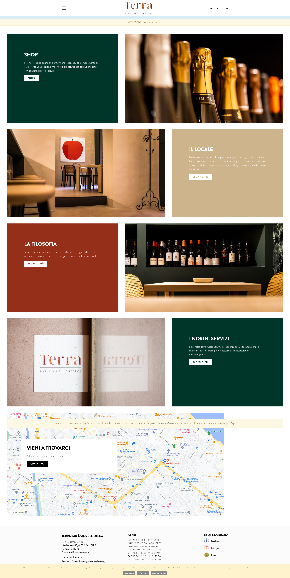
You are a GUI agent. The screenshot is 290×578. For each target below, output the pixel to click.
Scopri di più (201, 177)
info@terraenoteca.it (79, 552)
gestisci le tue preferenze (163, 423)
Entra (31, 78)
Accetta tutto (129, 573)
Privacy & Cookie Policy (73, 561)
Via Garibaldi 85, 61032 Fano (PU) (79, 545)
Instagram (215, 548)
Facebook (215, 541)
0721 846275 (72, 549)
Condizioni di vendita (72, 557)
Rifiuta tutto (143, 573)
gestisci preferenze (95, 561)
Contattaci (37, 463)
